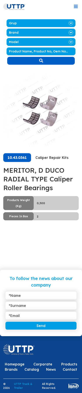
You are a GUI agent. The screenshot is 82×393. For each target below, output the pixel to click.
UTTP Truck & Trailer (23, 386)
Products (69, 364)
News (51, 369)
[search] (41, 61)
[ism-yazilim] (73, 386)
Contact (70, 369)
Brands (11, 369)
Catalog (31, 369)
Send (41, 325)
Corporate (42, 364)
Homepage (14, 364)
